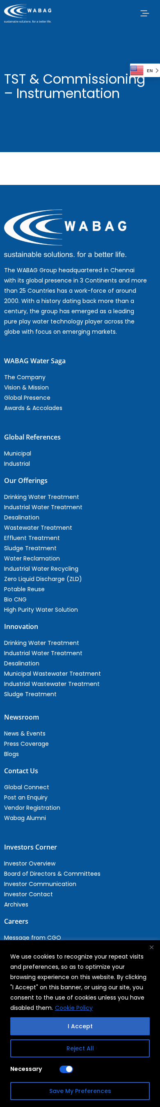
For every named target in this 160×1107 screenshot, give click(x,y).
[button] (144, 13)
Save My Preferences (80, 1091)
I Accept (80, 1026)
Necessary (26, 1069)
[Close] (151, 947)
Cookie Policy (74, 1008)
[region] (80, 1023)
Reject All (80, 1048)
